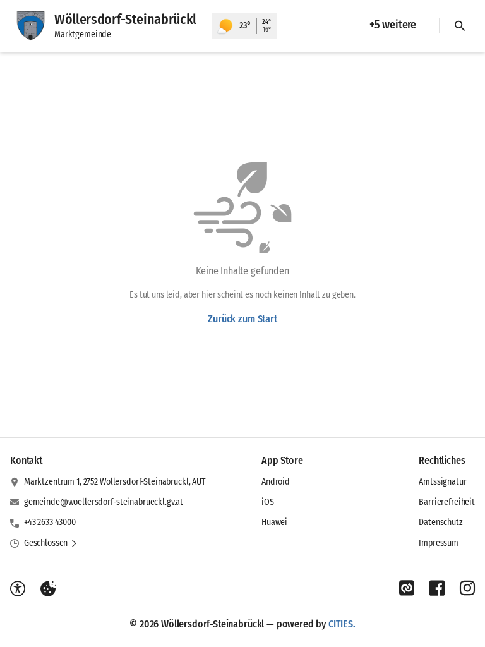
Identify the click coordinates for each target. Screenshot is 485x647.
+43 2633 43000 (50, 522)
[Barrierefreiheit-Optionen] (17, 588)
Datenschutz (440, 522)
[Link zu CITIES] (406, 588)
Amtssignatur (442, 481)
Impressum (438, 543)
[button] (51, 543)
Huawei (274, 522)
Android (275, 481)
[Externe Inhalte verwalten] (48, 588)
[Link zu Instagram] (467, 588)
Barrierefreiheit (447, 502)
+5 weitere (392, 25)
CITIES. (342, 624)
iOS (267, 502)
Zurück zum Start (242, 319)
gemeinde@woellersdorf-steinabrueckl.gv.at (103, 502)
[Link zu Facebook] (437, 588)
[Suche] (460, 26)
